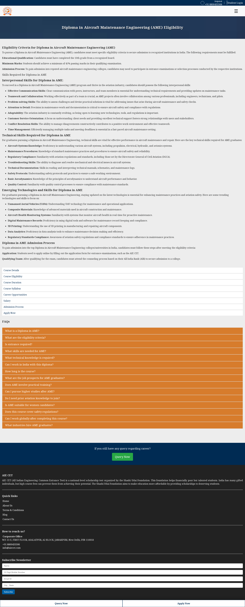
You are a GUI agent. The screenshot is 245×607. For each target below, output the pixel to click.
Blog (5, 514)
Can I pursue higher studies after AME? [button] (29, 391)
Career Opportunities (15, 294)
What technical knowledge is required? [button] (30, 357)
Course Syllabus (12, 288)
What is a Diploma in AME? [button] (22, 330)
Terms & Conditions (13, 510)
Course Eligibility (13, 276)
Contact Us (8, 519)
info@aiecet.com (12, 547)
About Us (7, 505)
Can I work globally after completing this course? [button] (36, 418)
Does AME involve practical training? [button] (28, 384)
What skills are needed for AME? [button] (25, 351)
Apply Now (10, 312)
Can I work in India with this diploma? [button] (29, 364)
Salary (7, 300)
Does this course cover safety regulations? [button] (31, 411)
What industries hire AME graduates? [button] (29, 425)
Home (6, 501)
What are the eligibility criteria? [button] (25, 337)
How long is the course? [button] (20, 371)
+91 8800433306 (213, 4)
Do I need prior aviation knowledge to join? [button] (32, 398)
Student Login (235, 2)
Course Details (11, 270)
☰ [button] (236, 11)
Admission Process (14, 306)
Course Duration (12, 282)
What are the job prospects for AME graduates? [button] (35, 378)
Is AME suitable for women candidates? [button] (30, 405)
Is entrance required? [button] (18, 344)
